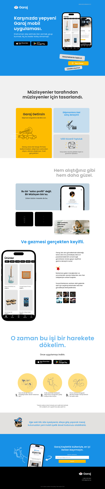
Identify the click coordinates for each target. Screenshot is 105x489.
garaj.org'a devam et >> (85, 4)
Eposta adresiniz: (72, 454)
